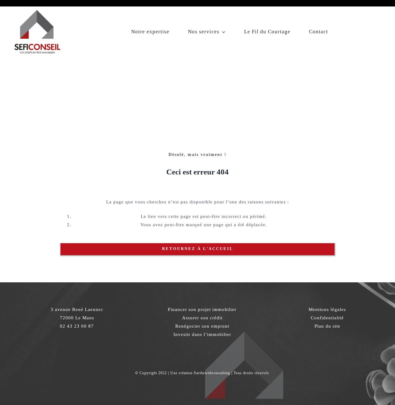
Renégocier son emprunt (202, 326)
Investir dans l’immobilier (202, 334)
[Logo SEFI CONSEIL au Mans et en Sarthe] (37, 8)
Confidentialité (327, 317)
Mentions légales (327, 309)
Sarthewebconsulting (212, 373)
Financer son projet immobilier (202, 309)
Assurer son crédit (202, 317)
